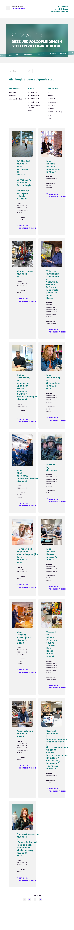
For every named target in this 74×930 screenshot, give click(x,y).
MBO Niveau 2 (33, 95)
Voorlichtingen (61, 9)
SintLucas (51, 105)
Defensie (51, 108)
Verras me (12, 95)
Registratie (63, 7)
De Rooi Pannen (53, 99)
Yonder (50, 95)
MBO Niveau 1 (33, 92)
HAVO (30, 110)
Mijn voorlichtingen (16, 99)
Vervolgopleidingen (59, 11)
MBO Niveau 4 (33, 102)
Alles (49, 92)
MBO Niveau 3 (33, 99)
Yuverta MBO (53, 102)
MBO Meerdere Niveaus (34, 106)
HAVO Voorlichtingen (55, 112)
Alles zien (12, 92)
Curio (50, 115)
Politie (50, 118)
